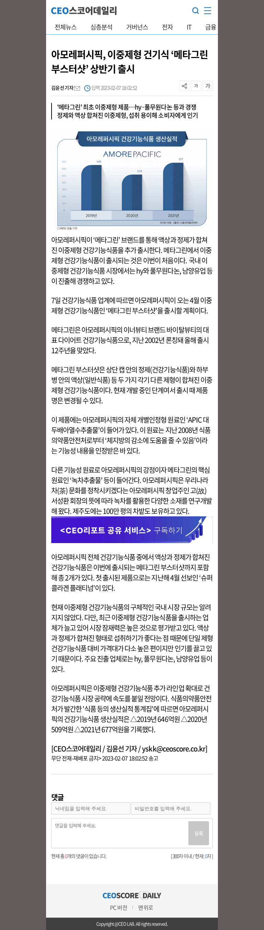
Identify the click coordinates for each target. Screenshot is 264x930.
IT (189, 27)
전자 (167, 27)
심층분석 (101, 27)
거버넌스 (137, 27)
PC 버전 (118, 907)
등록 (199, 833)
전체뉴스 (66, 27)
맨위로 (145, 907)
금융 (210, 27)
